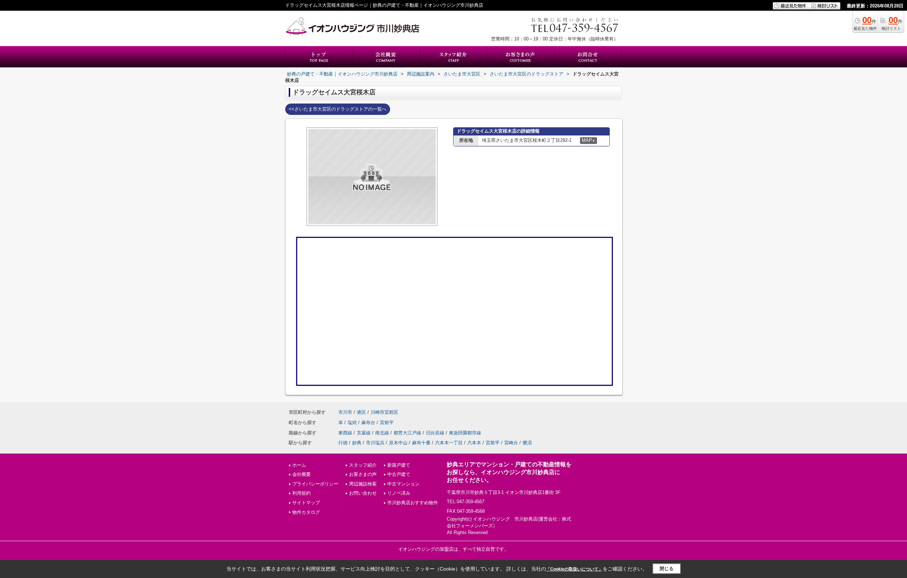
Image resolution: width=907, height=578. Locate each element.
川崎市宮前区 (384, 412)
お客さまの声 (363, 474)
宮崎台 (511, 442)
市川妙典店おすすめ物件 (412, 502)
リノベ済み (398, 493)
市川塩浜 (375, 442)
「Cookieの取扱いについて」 (574, 569)
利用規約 (301, 493)
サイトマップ (306, 502)
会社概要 (301, 474)
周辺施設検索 (363, 484)
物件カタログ (306, 512)
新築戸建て (398, 465)
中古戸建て (398, 474)
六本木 (474, 442)
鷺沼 (527, 442)
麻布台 (368, 422)
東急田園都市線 (465, 432)
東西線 (345, 432)
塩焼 (352, 422)
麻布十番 (421, 442)
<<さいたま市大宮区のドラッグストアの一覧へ (338, 109)
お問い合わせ (363, 493)
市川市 (345, 412)
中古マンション (403, 484)
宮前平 (387, 422)
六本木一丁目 (449, 442)
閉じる (667, 568)
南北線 (382, 432)
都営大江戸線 (407, 432)
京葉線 (364, 432)
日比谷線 (435, 432)
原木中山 (398, 442)
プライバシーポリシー (315, 484)
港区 (361, 412)
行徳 (343, 442)
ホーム (299, 465)
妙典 (356, 442)
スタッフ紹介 (363, 465)
